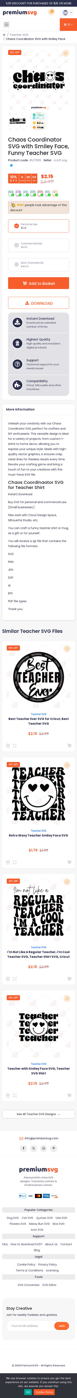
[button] (66, 13)
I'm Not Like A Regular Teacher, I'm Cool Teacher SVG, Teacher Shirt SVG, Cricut (38, 954)
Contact (66, 1244)
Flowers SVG (18, 1224)
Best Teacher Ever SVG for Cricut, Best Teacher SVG (38, 721)
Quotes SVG (44, 1218)
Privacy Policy (47, 1264)
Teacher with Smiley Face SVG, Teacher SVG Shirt (38, 1071)
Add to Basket (42, 283)
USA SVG (61, 1218)
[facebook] (23, 1148)
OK (28, 1392)
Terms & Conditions (29, 1270)
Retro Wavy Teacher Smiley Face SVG (38, 835)
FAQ (5, 1244)
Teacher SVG (19, 35)
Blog (37, 1250)
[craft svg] (8, 1095)
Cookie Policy (26, 1264)
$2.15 (32, 733)
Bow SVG (59, 1224)
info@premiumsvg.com (41, 1138)
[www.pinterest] (53, 1148)
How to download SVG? (26, 1244)
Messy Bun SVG (39, 1224)
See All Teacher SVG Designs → (38, 1114)
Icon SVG (37, 1230)
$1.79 (33, 850)
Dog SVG (13, 1218)
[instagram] (43, 1148)
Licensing (52, 1270)
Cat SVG (27, 1218)
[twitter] (33, 1148)
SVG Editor (49, 1285)
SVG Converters (28, 1285)
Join (62, 1326)
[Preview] (15, 746)
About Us (51, 1244)
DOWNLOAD (41, 303)
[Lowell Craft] (8, 746)
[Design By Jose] (8, 862)
